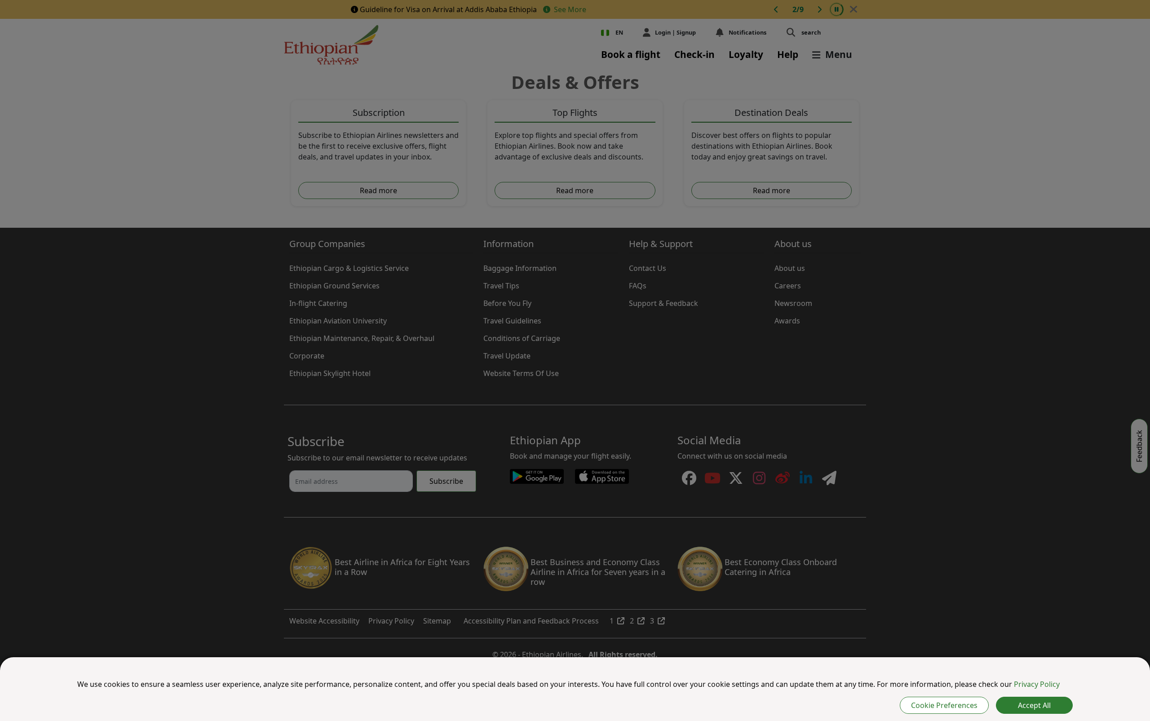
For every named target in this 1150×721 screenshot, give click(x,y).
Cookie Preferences (944, 705)
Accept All (1034, 705)
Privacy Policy (1037, 684)
